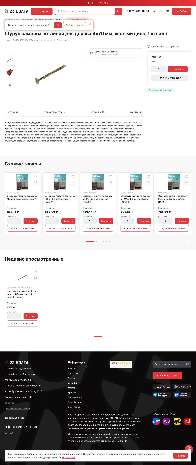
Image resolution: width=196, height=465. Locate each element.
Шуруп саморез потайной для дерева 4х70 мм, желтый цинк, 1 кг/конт (21, 294)
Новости (72, 368)
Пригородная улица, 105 (18, 397)
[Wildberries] (166, 421)
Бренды (72, 392)
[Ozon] (156, 421)
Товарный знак (75, 397)
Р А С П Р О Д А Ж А (98, 3)
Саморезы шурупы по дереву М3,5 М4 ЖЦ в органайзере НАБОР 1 (173, 199)
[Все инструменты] (187, 421)
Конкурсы (73, 373)
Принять (180, 455)
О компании (74, 407)
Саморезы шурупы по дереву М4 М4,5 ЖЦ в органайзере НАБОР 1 (135, 199)
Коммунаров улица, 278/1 (19, 379)
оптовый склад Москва (18, 368)
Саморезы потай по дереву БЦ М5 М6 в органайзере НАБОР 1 (22, 197)
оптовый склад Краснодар (20, 374)
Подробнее (68, 457)
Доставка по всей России (17, 408)
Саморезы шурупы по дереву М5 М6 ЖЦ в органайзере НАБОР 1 (97, 199)
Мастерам (73, 387)
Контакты (9, 403)
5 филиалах (167, 90)
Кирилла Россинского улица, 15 (23, 385)
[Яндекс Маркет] (177, 421)
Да (57, 25)
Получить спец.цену (169, 77)
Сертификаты (74, 402)
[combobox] (85, 11)
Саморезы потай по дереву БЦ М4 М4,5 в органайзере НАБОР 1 (60, 199)
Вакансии (72, 383)
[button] (188, 241)
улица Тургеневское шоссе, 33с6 (23, 391)
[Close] (90, 24)
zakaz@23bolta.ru (14, 417)
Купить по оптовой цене (22, 228)
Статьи (71, 378)
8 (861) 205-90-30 (138, 11)
